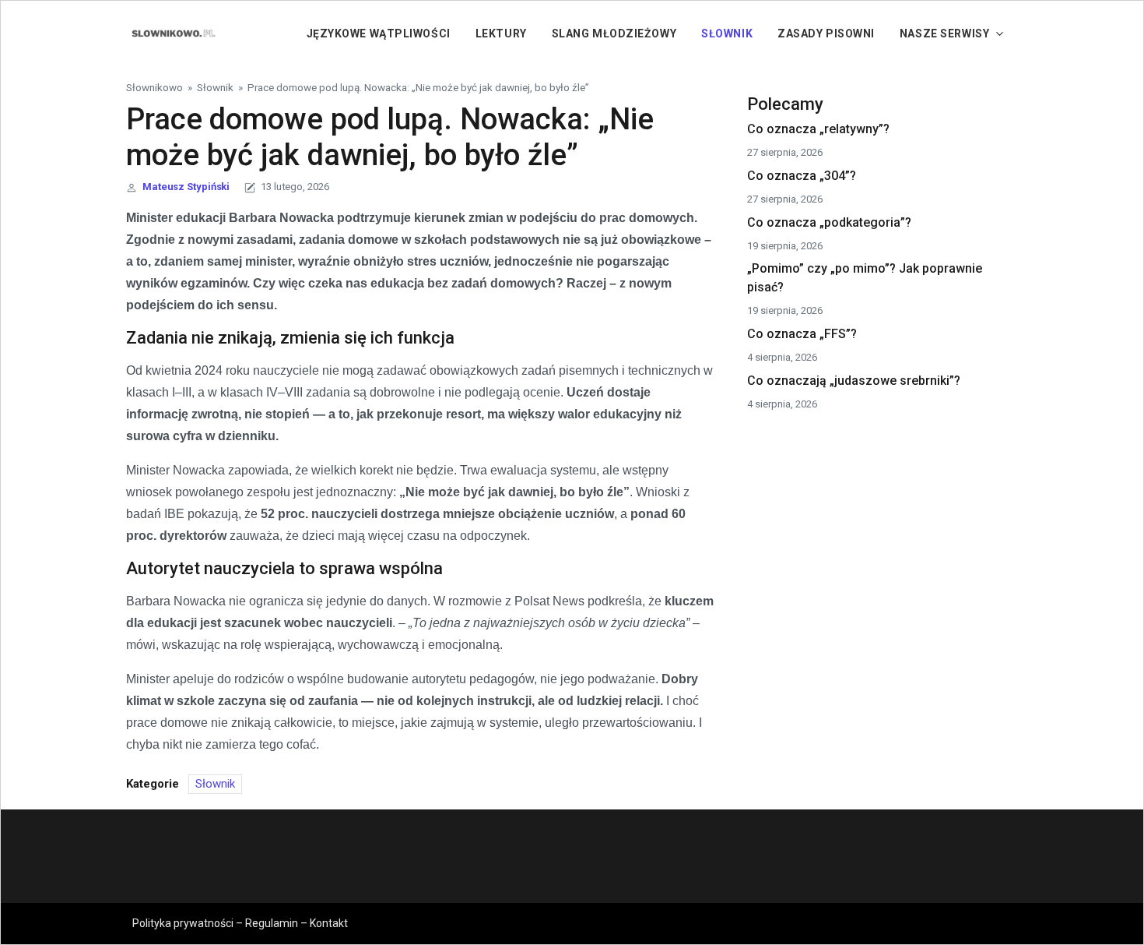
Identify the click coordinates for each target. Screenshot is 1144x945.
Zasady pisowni (826, 33)
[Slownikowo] (172, 32)
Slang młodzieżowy (614, 33)
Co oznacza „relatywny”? (818, 129)
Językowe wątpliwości (379, 33)
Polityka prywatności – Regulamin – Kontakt (240, 923)
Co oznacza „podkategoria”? (829, 222)
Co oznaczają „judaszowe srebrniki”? (853, 380)
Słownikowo (154, 87)
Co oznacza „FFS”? (802, 333)
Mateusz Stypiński (186, 186)
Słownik (727, 33)
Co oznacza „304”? (801, 175)
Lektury (501, 33)
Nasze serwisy (944, 33)
